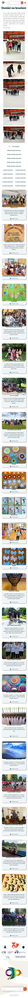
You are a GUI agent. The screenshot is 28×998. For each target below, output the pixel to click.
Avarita (17, 995)
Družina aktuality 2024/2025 (14, 162)
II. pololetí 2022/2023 (7, 182)
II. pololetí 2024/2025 (7, 186)
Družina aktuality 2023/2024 (14, 158)
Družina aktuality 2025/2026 (14, 166)
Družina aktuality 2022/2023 (14, 154)
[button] (25, 2)
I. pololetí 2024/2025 (20, 174)
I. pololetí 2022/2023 (20, 170)
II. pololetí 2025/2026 (20, 186)
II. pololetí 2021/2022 (20, 178)
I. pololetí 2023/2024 (8, 174)
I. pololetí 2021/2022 (8, 170)
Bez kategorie (16, 146)
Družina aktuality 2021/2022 (14, 150)
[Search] (22, 2)
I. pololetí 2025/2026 (7, 178)
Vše (9, 146)
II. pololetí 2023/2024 (20, 182)
